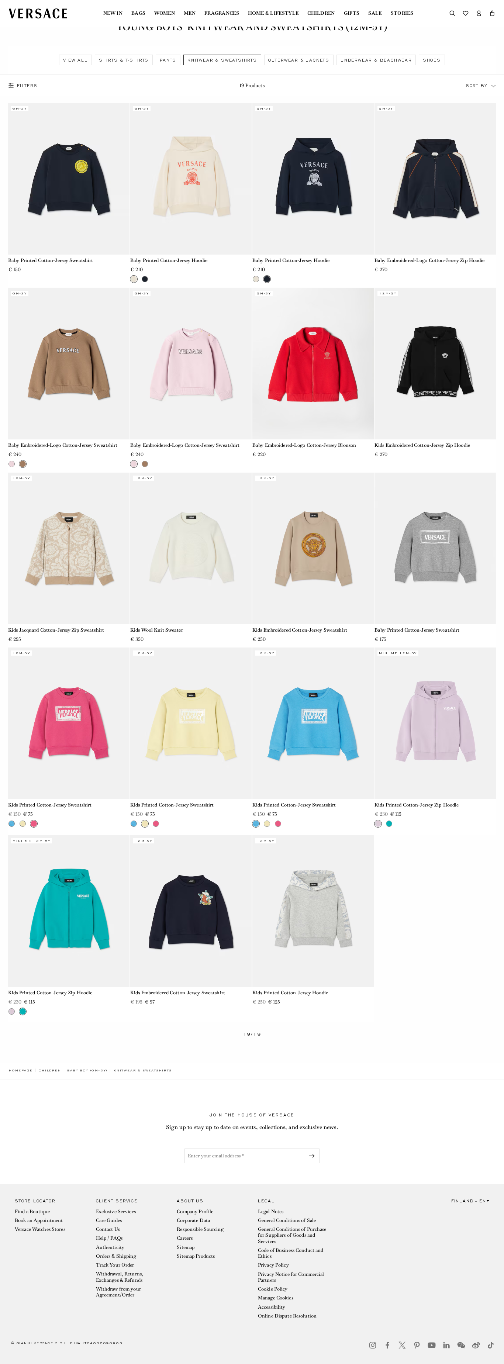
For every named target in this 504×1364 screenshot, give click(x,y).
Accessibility (272, 1307)
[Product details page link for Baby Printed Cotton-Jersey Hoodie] (191, 179)
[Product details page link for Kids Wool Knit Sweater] (191, 548)
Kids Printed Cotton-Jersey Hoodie (290, 993)
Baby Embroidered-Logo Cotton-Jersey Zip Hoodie (429, 260)
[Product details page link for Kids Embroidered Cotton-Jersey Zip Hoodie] (435, 363)
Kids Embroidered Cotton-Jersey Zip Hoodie (422, 445)
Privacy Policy (273, 1265)
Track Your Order (115, 1265)
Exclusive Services (116, 1211)
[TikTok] (490, 1345)
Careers (185, 1238)
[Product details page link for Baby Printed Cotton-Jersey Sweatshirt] (69, 179)
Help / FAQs (109, 1238)
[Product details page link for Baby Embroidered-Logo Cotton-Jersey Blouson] (313, 363)
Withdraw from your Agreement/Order (118, 1292)
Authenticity (110, 1247)
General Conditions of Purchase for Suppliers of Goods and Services (292, 1235)
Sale (375, 13)
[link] (20, 1070)
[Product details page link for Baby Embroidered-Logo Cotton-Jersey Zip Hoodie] (435, 179)
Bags (138, 13)
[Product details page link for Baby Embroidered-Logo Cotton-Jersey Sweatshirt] (69, 363)
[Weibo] (476, 1345)
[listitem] (75, 60)
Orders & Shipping (116, 1256)
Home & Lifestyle (273, 13)
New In (112, 13)
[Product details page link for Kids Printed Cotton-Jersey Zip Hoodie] (435, 723)
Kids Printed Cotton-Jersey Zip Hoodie (416, 805)
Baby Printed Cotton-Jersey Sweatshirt (50, 260)
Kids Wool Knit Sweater (156, 630)
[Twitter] (402, 1345)
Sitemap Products (196, 1256)
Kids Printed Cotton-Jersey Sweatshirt (50, 805)
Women (164, 13)
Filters (27, 85)
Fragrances (221, 13)
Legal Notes (270, 1211)
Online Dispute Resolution (287, 1316)
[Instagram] (372, 1345)
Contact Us (108, 1229)
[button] (492, 13)
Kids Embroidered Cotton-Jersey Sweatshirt (299, 630)
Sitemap (185, 1247)
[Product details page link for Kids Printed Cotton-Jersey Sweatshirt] (69, 723)
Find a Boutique (32, 1211)
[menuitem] (112, 13)
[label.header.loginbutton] (479, 13)
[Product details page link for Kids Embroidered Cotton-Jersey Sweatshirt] (313, 548)
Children (321, 13)
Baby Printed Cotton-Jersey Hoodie (168, 260)
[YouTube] (431, 1345)
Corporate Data (193, 1220)
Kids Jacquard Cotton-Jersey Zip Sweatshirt (56, 630)
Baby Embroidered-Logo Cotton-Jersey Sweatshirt (63, 445)
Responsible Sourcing (200, 1229)
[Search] (452, 13)
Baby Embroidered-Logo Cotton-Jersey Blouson (304, 445)
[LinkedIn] (446, 1345)
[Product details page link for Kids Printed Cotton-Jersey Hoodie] (313, 911)
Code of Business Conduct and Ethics (290, 1253)
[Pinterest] (416, 1345)
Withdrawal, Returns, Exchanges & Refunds (119, 1277)
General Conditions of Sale (287, 1220)
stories (402, 13)
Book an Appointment (39, 1220)
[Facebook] (387, 1345)
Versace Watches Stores (40, 1229)
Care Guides (109, 1220)
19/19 (252, 1034)
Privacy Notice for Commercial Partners (291, 1277)
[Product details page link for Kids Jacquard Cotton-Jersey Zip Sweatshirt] (69, 548)
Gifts (352, 13)
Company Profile (195, 1211)
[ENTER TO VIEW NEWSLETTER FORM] (313, 1156)
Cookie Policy (273, 1289)
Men (190, 13)
